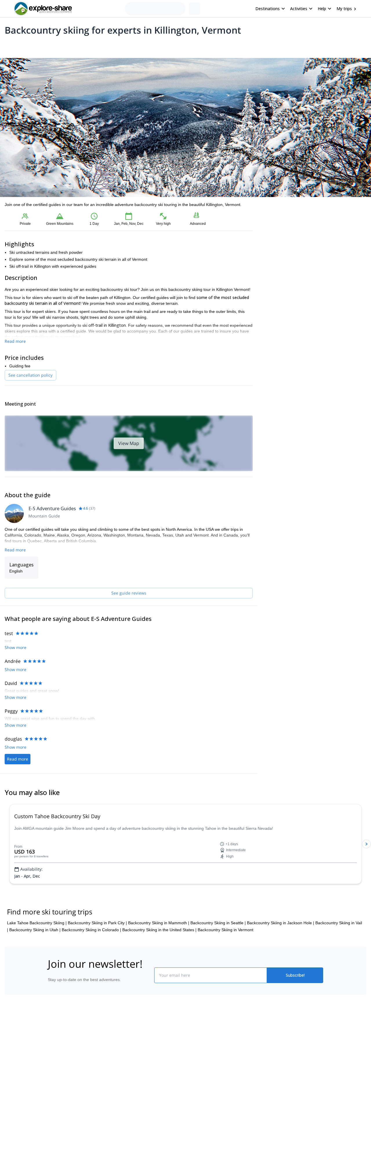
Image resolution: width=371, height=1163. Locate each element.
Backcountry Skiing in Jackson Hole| (280, 922)
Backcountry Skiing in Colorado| (91, 929)
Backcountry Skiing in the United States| (159, 929)
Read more (15, 341)
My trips (344, 8)
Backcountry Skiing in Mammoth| (158, 922)
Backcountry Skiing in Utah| (35, 929)
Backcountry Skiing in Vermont (225, 929)
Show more (15, 647)
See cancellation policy (30, 375)
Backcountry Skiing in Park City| (97, 922)
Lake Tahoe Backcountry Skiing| (37, 922)
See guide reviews (128, 593)
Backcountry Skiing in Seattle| (218, 922)
